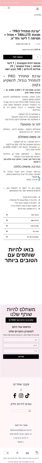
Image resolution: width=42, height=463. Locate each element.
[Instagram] (21, 395)
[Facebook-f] (14, 395)
